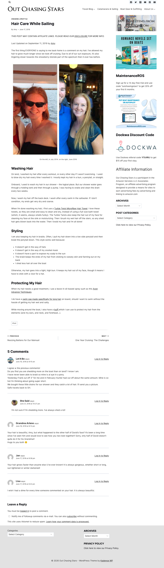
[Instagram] (140, 2)
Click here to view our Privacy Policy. (133, 225)
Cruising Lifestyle (19, 19)
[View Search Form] (9, 2)
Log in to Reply (102, 359)
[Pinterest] (150, 2)
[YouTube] (145, 2)
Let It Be (20, 358)
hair (14, 323)
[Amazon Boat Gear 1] (136, 23)
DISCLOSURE (81, 36)
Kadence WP (106, 560)
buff (56, 309)
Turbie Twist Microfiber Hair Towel (70, 208)
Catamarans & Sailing (107, 9)
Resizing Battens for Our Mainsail (23, 338)
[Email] (154, 2)
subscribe (72, 516)
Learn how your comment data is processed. (67, 521)
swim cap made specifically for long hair (42, 299)
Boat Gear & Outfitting (131, 9)
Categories (12, 530)
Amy (15, 29)
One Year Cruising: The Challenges (92, 338)
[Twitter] (136, 2)
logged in (24, 511)
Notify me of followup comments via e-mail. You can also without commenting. (54, 516)
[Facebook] (131, 2)
